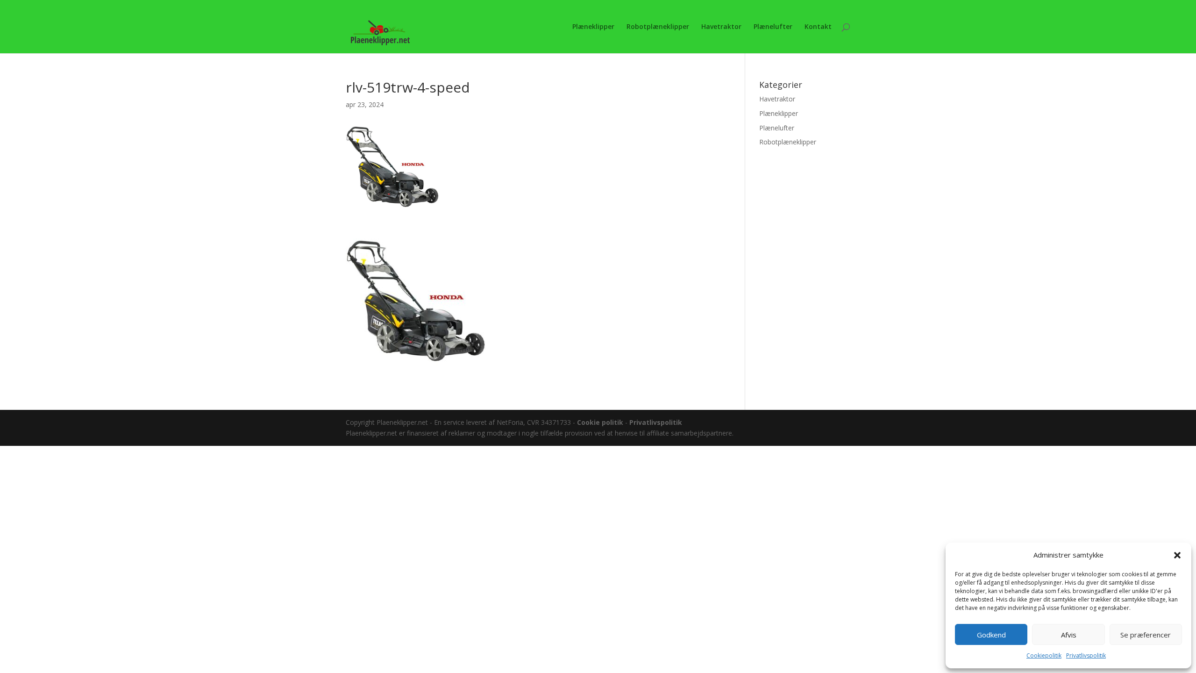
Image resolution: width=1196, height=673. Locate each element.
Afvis (1068, 634)
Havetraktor (721, 27)
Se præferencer (1145, 634)
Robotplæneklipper (657, 27)
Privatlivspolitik (1086, 655)
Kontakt (818, 27)
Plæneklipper (593, 27)
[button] (1177, 555)
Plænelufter (773, 27)
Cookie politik (600, 422)
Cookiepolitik (1043, 655)
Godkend (991, 634)
